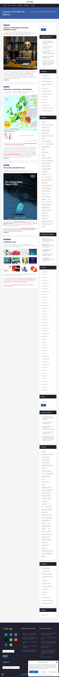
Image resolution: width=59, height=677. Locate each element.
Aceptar (33, 671)
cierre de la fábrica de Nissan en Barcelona (15, 144)
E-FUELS (43, 149)
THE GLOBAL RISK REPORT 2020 (14, 168)
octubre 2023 (45, 288)
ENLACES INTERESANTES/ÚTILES (19, 91)
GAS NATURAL (44, 171)
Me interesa (20, 5)
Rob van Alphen (30, 278)
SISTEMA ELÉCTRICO (46, 207)
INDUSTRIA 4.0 (25, 93)
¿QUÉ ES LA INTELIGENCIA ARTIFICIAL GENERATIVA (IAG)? (44, 11)
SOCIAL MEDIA (33, 245)
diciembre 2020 (45, 356)
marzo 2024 (44, 280)
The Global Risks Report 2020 (19, 221)
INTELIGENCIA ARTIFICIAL (18, 32)
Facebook (5, 280)
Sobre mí (14, 5)
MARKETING (27, 245)
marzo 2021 (44, 347)
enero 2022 (44, 322)
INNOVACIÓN (21, 245)
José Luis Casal (10, 278)
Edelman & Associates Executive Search (15, 280)
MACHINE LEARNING (46, 191)
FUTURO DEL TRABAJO (17, 93)
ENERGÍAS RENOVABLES (47, 81)
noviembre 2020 (45, 359)
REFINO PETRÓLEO (46, 105)
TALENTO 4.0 (6, 246)
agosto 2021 (44, 336)
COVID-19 (24, 170)
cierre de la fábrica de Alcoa (30, 143)
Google (33, 279)
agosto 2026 (44, 271)
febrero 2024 (45, 283)
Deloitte (26, 279)
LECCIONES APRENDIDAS (47, 188)
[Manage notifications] (2, 674)
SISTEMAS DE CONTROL (46, 210)
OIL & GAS (44, 193)
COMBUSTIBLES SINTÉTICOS (47, 135)
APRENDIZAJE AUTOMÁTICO (9, 33)
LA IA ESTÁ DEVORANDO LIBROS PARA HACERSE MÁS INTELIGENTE (48, 42)
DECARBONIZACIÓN (46, 78)
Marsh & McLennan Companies (28, 228)
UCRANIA (43, 226)
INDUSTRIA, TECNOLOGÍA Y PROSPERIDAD (17, 89)
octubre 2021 (45, 330)
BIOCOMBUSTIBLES (46, 130)
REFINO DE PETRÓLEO (46, 196)
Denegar (43, 671)
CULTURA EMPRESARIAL (46, 141)
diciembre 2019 (45, 390)
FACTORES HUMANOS (46, 163)
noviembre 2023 (45, 285)
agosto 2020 (44, 367)
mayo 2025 (44, 277)
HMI (50, 174)
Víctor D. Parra (8, 32)
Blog (9, 5)
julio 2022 (44, 311)
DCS (42, 144)
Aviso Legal (50, 674)
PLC (49, 193)
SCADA (43, 202)
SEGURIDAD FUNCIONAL (47, 204)
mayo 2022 (44, 314)
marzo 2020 (44, 381)
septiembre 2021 (45, 333)
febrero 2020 (45, 384)
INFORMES (26, 171)
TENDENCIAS (31, 171)
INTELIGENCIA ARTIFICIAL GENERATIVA (11, 34)
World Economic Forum (8, 223)
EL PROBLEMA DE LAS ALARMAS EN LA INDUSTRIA (48, 240)
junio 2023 (44, 294)
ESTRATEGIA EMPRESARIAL (9, 171)
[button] (56, 662)
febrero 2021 (45, 350)
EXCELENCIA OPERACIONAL (47, 160)
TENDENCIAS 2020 (9, 242)
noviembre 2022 (45, 305)
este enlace (20, 278)
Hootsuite (30, 279)
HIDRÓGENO (44, 174)
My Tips (4, 5)
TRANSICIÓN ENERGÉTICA (47, 110)
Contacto (33, 5)
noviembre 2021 (45, 328)
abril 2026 (44, 274)
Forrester (25, 280)
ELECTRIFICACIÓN (45, 152)
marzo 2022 (44, 316)
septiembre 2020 (45, 364)
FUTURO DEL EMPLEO (19, 33)
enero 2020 (44, 387)
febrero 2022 (45, 319)
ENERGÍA (43, 155)
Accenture (22, 279)
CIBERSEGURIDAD (45, 75)
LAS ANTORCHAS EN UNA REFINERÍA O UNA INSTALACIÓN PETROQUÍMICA (48, 52)
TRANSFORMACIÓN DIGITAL (25, 34)
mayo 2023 (44, 297)
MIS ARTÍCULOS (27, 32)
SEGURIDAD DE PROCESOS (47, 108)
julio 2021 (44, 339)
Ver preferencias (52, 671)
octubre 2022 (45, 308)
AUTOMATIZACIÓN (45, 127)
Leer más (5, 79)
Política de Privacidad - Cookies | (26, 674)
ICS (42, 177)
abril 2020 (44, 378)
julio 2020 (44, 370)
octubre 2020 (45, 361)
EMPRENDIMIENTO (26, 244)
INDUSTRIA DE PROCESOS (47, 180)
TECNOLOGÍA (11, 246)
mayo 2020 (44, 375)
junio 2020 (44, 373)
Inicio (31, 11)
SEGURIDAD (49, 202)
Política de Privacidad (44, 674)
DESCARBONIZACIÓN (46, 146)
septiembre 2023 (45, 291)
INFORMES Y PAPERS (46, 91)
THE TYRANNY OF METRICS (46, 657)
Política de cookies (37, 674)
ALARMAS (44, 122)
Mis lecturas (26, 5)
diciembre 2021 (45, 325)
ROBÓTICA (44, 199)
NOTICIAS (44, 102)
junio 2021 (44, 342)
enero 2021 (44, 353)
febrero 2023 (45, 302)
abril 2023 (44, 300)
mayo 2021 (44, 345)
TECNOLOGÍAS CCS (45, 215)
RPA (49, 199)
